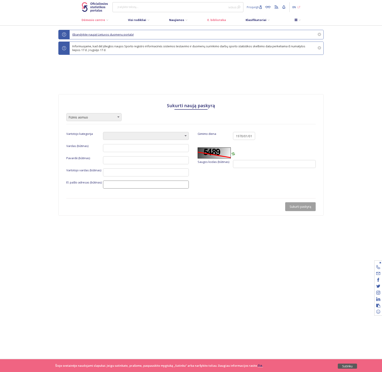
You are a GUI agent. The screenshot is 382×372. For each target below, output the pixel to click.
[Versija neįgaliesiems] (269, 7)
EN (294, 7)
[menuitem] (95, 21)
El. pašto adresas (84, 182)
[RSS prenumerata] (277, 7)
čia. (260, 365)
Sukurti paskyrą (300, 206)
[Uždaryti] (375, 262)
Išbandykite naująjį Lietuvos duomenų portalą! (103, 34)
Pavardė (78, 158)
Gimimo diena (207, 134)
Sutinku (347, 366)
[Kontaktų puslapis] (378, 267)
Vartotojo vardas (83, 170)
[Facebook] (378, 280)
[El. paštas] (378, 274)
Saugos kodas (213, 162)
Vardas (77, 146)
